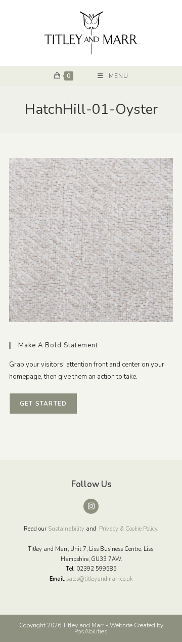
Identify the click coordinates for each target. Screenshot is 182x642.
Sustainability (66, 529)
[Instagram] (91, 506)
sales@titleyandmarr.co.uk (99, 579)
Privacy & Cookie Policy (128, 529)
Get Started (43, 403)
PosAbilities (91, 631)
